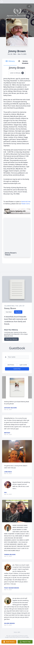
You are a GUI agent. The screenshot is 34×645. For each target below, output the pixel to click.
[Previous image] (4, 511)
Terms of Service (22, 637)
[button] (17, 387)
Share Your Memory (11, 339)
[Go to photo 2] (17, 521)
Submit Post (17, 369)
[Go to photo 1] (16, 521)
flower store (26, 204)
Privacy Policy (12, 637)
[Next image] (30, 511)
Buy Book (18, 312)
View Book (9, 312)
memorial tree (25, 201)
